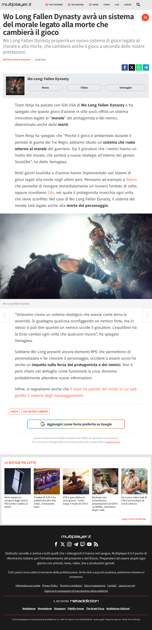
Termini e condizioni (71, 585)
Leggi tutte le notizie (134, 519)
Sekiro (131, 179)
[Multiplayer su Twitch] (82, 544)
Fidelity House (76, 608)
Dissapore (60, 608)
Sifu (51, 192)
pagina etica (113, 442)
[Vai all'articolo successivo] (4, 315)
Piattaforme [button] (56, 4)
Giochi (127, 4)
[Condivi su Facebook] (125, 67)
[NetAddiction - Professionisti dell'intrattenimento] (84, 601)
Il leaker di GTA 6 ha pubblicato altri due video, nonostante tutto (45, 502)
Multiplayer (29, 608)
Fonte (14, 411)
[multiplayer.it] (76, 536)
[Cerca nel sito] (138, 4)
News (45, 88)
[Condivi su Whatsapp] (139, 67)
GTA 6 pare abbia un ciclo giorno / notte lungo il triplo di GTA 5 (75, 500)
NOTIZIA (7, 59)
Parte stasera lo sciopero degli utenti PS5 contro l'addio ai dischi (16, 502)
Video (106, 4)
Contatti (111, 585)
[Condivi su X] (132, 67)
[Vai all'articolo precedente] (147, 315)
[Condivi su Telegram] (146, 67)
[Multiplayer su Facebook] (56, 544)
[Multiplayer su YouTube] (89, 544)
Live (117, 4)
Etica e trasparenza (94, 585)
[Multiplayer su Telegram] (76, 544)
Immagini (126, 88)
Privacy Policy (50, 585)
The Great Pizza (95, 608)
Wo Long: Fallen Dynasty (48, 78)
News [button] (95, 4)
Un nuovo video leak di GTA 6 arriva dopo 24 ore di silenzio (134, 500)
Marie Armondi (22, 59)
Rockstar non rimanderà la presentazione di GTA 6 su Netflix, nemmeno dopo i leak (105, 503)
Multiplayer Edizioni (118, 608)
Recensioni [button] (77, 4)
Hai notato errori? (35, 411)
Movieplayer (45, 608)
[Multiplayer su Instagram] (69, 544)
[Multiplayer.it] (16, 4)
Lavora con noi (126, 585)
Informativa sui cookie (28, 585)
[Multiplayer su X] (62, 544)
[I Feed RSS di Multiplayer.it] (96, 544)
